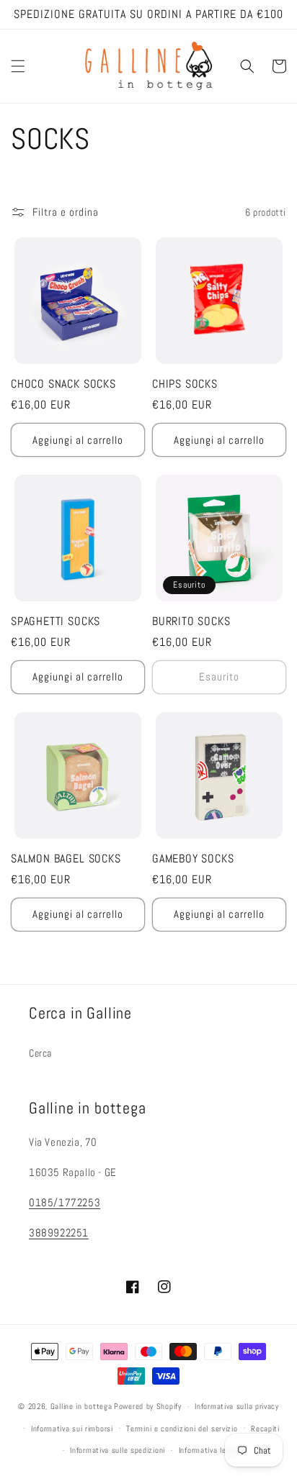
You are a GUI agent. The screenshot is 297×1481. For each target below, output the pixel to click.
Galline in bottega (81, 1406)
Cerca (40, 1053)
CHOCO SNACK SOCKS (63, 384)
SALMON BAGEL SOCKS (66, 859)
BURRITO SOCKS (191, 621)
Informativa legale (210, 1450)
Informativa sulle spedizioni (117, 1450)
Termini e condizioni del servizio (181, 1428)
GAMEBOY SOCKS (193, 859)
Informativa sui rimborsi (72, 1428)
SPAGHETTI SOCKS (55, 621)
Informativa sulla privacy (237, 1406)
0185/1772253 (64, 1202)
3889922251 (59, 1232)
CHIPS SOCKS (185, 384)
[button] (18, 66)
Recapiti (265, 1428)
